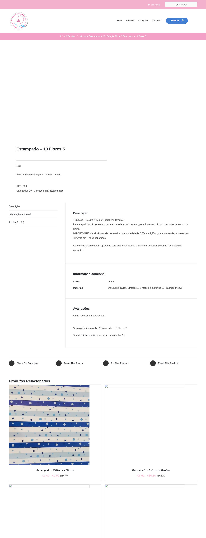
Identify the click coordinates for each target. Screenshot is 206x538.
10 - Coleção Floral (39, 190)
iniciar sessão (88, 335)
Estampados (57, 190)
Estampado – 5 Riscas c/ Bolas (55, 470)
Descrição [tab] (14, 206)
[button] (192, 20)
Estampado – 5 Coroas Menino (151, 470)
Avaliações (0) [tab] (16, 222)
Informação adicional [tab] (20, 214)
